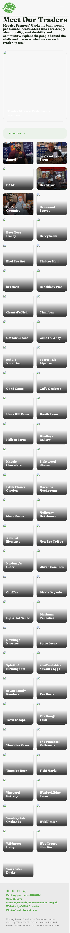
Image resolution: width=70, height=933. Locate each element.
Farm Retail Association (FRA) (45, 925)
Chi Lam (32, 909)
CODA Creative (30, 906)
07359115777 (14, 898)
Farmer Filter (15, 133)
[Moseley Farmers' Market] (10, 7)
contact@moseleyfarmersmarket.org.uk (32, 902)
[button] (62, 8)
